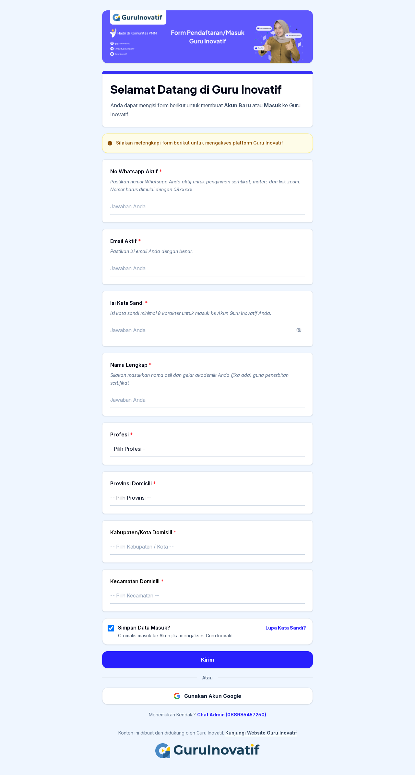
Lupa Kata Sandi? (286, 627)
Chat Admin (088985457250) (231, 714)
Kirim (207, 659)
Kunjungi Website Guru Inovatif (261, 732)
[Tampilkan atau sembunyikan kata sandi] (299, 330)
